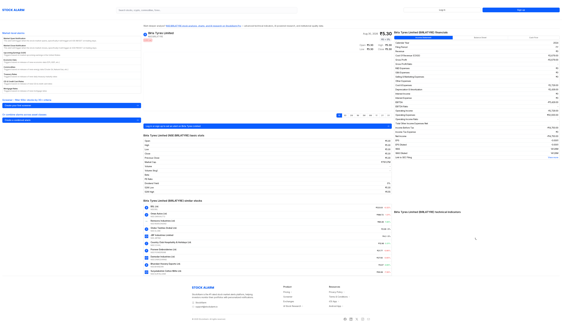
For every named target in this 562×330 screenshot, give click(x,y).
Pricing (286, 292)
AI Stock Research (292, 306)
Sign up (521, 10)
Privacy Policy (336, 292)
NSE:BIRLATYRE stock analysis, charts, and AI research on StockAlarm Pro (203, 26)
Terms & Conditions (338, 296)
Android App (335, 306)
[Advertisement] (477, 184)
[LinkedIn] (350, 319)
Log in (442, 10)
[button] (71, 39)
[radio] (339, 115)
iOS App (333, 301)
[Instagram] (362, 319)
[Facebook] (345, 319)
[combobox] (206, 10)
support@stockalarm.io (207, 306)
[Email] (368, 319)
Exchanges (288, 301)
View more (553, 157)
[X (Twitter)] (356, 319)
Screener (287, 296)
